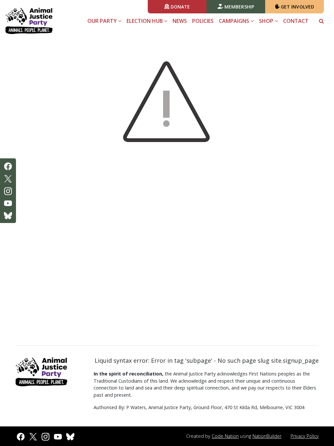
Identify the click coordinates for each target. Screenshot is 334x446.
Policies (203, 20)
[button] (321, 20)
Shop (267, 20)
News (180, 20)
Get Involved (297, 7)
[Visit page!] (8, 166)
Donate (179, 7)
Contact (296, 20)
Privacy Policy (305, 436)
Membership (238, 7)
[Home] (29, 21)
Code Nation (225, 436)
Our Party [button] (102, 20)
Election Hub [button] (145, 20)
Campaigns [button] (234, 20)
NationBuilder (266, 436)
